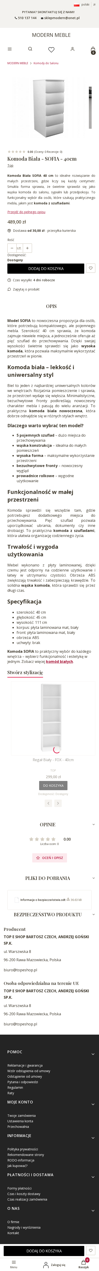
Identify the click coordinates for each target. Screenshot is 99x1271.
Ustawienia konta (20, 1121)
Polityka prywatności (22, 1149)
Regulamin (15, 1087)
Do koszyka (53, 785)
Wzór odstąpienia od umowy (28, 1071)
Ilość (10, 240)
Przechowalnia (18, 1126)
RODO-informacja (20, 1160)
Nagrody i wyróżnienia (24, 1227)
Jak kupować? (17, 1166)
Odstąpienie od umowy (24, 1076)
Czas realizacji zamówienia (27, 1199)
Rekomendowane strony (25, 1154)
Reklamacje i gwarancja (25, 1065)
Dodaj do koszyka (46, 268)
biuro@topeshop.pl (20, 969)
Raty (10, 1093)
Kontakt (13, 1233)
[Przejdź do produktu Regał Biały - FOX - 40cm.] (53, 718)
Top (10, 165)
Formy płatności (19, 1188)
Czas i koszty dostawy (23, 1194)
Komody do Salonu (46, 63)
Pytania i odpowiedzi (22, 1082)
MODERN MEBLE (51, 34)
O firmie (13, 1222)
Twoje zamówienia (21, 1115)
